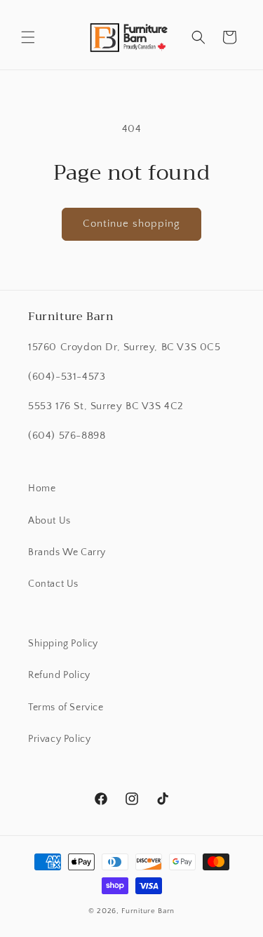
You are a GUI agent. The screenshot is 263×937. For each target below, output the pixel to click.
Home (41, 488)
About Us (49, 520)
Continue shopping (131, 224)
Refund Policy (59, 675)
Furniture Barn (148, 911)
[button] (28, 37)
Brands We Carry (67, 552)
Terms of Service (66, 707)
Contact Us (53, 584)
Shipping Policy (63, 643)
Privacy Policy (59, 739)
